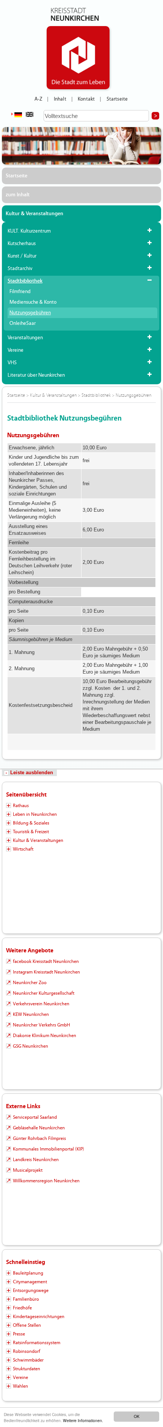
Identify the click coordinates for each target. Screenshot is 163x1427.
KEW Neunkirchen (31, 1014)
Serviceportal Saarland (35, 1117)
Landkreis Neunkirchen (36, 1159)
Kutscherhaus (22, 244)
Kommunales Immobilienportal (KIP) (48, 1149)
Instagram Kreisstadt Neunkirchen (46, 972)
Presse (19, 1334)
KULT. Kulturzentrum (29, 231)
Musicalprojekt (27, 1170)
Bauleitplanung (28, 1273)
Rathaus (21, 805)
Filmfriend (20, 292)
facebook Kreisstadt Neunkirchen (46, 961)
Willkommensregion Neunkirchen (46, 1180)
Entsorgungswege (31, 1290)
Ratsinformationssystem (36, 1342)
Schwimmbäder (28, 1360)
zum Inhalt (18, 195)
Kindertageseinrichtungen (38, 1316)
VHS (12, 363)
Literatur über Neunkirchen (36, 375)
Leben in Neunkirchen (35, 814)
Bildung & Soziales (31, 823)
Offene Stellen (27, 1325)
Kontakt (86, 99)
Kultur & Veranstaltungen (34, 214)
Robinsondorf (26, 1351)
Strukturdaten (26, 1368)
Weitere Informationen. (83, 1420)
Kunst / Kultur (22, 256)
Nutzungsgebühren (30, 313)
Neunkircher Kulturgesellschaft (43, 993)
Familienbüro (26, 1299)
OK (136, 1416)
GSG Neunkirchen (30, 1046)
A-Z (38, 99)
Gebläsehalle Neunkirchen (39, 1127)
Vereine (16, 350)
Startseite (117, 99)
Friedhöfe (22, 1308)
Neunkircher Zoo (30, 982)
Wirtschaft (23, 849)
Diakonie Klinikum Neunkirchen (44, 1035)
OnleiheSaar (22, 323)
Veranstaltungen (25, 338)
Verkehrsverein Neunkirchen (41, 1003)
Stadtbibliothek (25, 281)
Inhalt (60, 99)
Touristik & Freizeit (31, 831)
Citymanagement (30, 1281)
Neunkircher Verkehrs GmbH (41, 1025)
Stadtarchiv (20, 269)
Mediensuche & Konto (32, 302)
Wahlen (20, 1386)
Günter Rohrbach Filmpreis (39, 1138)
